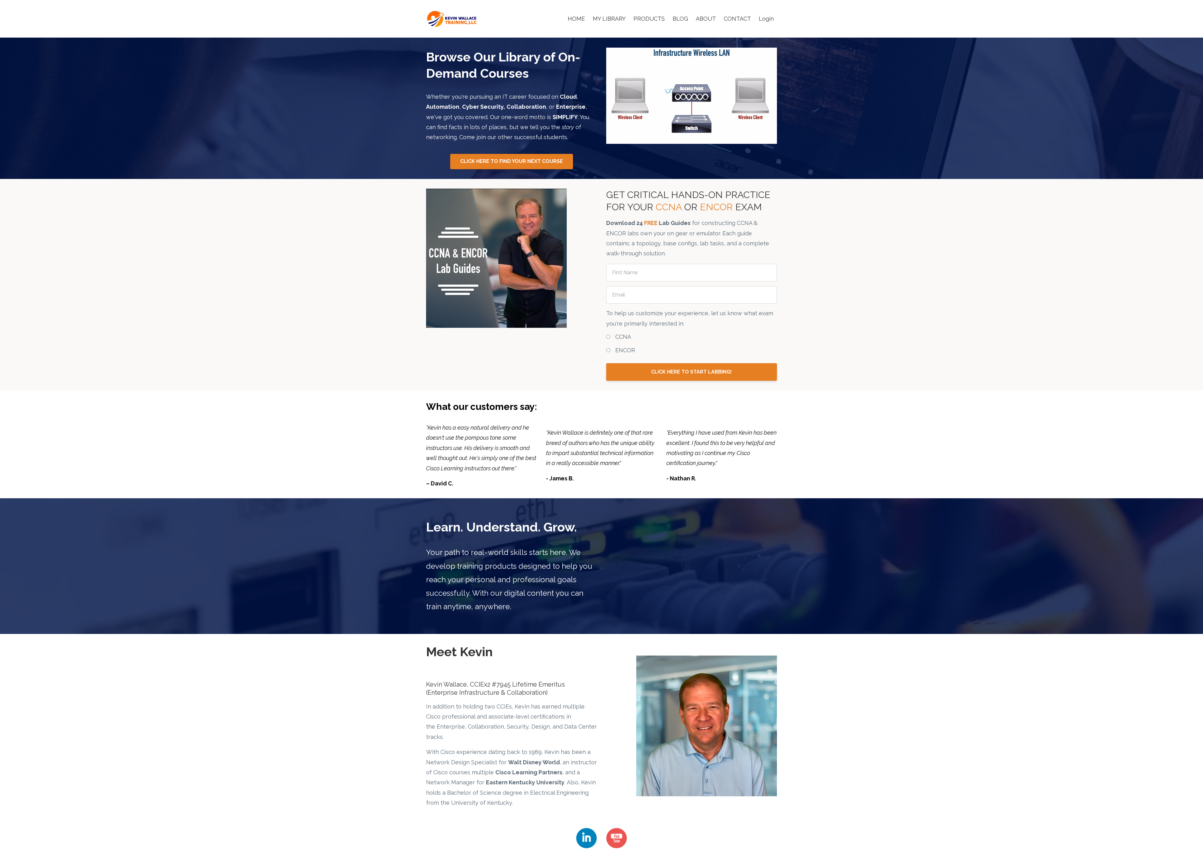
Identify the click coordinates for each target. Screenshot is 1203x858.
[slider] (686, 139)
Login (766, 18)
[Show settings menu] (759, 139)
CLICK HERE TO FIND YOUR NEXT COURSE (511, 161)
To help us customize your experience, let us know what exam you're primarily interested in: (689, 318)
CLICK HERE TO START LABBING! (691, 372)
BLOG (680, 18)
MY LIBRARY (609, 18)
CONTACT (737, 18)
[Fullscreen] (771, 139)
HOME (576, 18)
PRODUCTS (649, 18)
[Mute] (747, 139)
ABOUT (706, 18)
